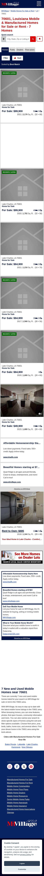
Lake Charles (32, 744)
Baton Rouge (10, 744)
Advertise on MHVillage (22, 489)
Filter (6, 58)
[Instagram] (9, 766)
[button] (3, 39)
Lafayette (21, 744)
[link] (12, 111)
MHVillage (5, 11)
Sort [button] (19, 58)
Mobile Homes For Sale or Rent (22, 11)
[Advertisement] (22, 146)
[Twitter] (24, 766)
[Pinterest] (31, 766)
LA (37, 11)
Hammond (15, 747)
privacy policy (25, 855)
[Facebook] (16, 766)
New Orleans (27, 747)
